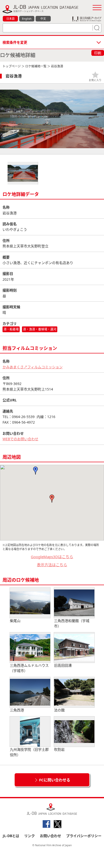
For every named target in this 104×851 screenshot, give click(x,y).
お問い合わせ (50, 835)
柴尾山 (15, 620)
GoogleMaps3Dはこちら (52, 556)
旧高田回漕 (63, 665)
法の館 (59, 710)
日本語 (10, 18)
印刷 (97, 52)
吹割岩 (59, 749)
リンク (29, 835)
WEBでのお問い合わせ (20, 438)
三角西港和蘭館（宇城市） (71, 623)
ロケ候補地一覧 (35, 66)
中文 (43, 18)
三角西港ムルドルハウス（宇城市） (29, 668)
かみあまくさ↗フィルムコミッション (33, 367)
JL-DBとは (11, 835)
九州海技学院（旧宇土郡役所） (29, 752)
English (27, 18)
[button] (52, 499)
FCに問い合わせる (54, 779)
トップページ (12, 66)
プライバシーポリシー (83, 835)
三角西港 (17, 710)
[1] (96, 28)
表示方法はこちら (52, 564)
